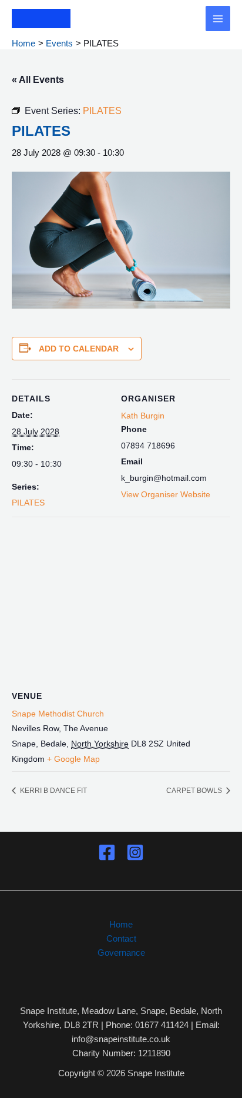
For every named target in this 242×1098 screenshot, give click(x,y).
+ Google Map (73, 759)
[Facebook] (107, 852)
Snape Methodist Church (58, 713)
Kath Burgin (142, 415)
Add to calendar (79, 348)
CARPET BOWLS (195, 790)
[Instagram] (135, 852)
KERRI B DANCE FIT (52, 790)
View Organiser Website (165, 494)
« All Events (38, 80)
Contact (121, 938)
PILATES (28, 502)
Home (121, 924)
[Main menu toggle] (218, 18)
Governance (121, 953)
